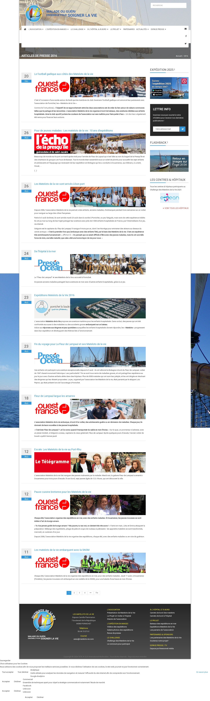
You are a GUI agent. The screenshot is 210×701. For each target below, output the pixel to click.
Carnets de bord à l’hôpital (161, 616)
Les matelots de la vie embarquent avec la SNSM (61, 549)
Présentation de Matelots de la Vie (121, 613)
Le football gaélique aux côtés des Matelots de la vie (63, 73)
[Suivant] (90, 593)
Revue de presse (114, 633)
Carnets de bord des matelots (162, 613)
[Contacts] (186, 29)
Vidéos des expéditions (117, 627)
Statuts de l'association (117, 619)
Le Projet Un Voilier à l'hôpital (119, 616)
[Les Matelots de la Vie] (59, 14)
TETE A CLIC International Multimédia (93, 657)
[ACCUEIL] (25, 29)
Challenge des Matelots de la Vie (120, 641)
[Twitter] (186, 44)
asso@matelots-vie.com (84, 639)
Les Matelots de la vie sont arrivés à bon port (59, 183)
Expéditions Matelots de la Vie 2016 (54, 295)
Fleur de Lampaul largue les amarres (54, 395)
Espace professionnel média (162, 648)
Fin (97, 593)
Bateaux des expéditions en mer (163, 624)
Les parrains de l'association (162, 630)
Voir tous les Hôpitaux (177, 208)
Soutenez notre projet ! (159, 641)
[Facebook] (186, 36)
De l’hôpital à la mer (45, 251)
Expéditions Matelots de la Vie (162, 627)
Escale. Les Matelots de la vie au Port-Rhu (57, 449)
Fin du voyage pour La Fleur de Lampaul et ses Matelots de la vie (70, 344)
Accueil (179, 56)
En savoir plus (202, 672)
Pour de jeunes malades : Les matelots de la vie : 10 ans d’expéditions (73, 130)
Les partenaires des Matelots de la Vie (166, 638)
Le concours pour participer (118, 644)
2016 (186, 56)
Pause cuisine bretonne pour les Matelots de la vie (62, 491)
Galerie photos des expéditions (120, 630)
